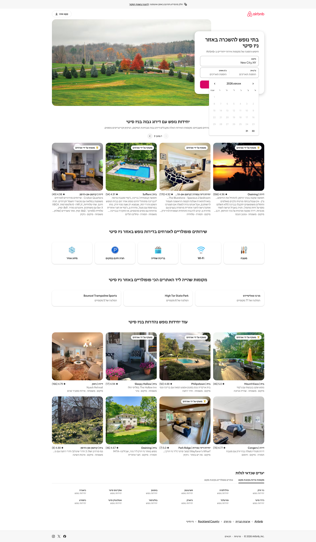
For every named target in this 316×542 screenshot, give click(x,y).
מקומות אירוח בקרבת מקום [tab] (251, 479)
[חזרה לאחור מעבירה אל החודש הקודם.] (253, 84)
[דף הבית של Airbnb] (255, 14)
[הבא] (150, 136)
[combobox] (229, 63)
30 (253, 130)
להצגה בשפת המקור (139, 4)
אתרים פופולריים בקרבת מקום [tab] (218, 479)
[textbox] (244, 74)
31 (247, 130)
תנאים (228, 536)
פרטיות (237, 536)
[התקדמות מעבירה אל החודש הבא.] (215, 84)
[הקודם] (166, 136)
